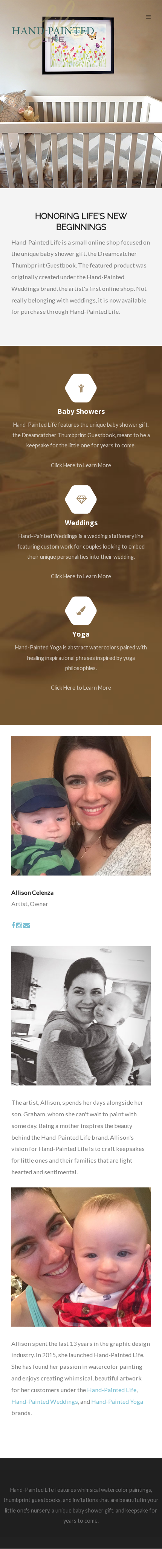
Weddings (81, 522)
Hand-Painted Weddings (44, 1401)
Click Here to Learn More (81, 465)
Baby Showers (81, 411)
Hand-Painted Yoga (117, 1401)
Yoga (81, 633)
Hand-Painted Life (111, 1389)
